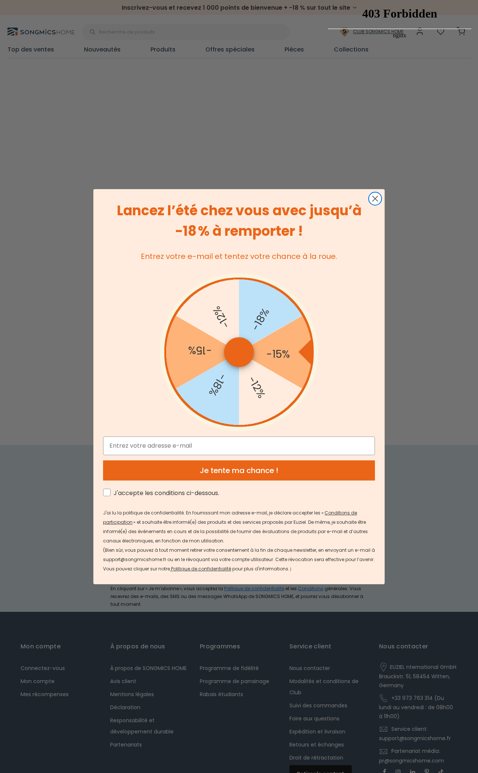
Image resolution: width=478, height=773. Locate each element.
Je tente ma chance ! (239, 470)
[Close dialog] (375, 198)
